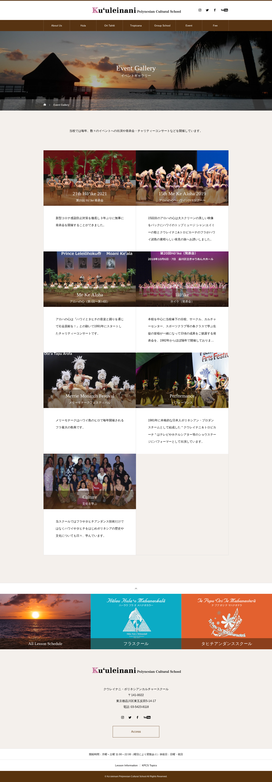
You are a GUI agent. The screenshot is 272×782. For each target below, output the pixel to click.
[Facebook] (214, 10)
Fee (215, 25)
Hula (83, 25)
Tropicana (136, 25)
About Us (56, 25)
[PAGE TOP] (136, 588)
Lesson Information (126, 765)
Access (136, 731)
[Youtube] (224, 10)
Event (189, 25)
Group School (162, 25)
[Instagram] (200, 10)
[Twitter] (207, 10)
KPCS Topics (149, 765)
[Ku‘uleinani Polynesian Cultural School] (136, 10)
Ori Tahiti (109, 25)
